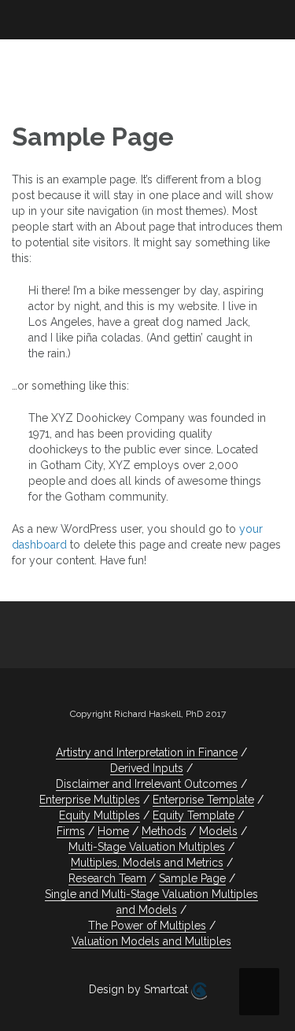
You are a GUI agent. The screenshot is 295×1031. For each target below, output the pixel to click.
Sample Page (192, 878)
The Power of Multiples (147, 925)
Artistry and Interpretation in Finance (147, 752)
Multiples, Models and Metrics (147, 862)
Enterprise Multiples (89, 799)
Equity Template (193, 815)
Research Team (107, 878)
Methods (164, 831)
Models (218, 831)
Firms (71, 831)
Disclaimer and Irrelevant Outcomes (147, 784)
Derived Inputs (146, 768)
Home (113, 831)
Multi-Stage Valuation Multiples (146, 847)
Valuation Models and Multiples (151, 941)
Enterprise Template (203, 799)
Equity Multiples (99, 815)
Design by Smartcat (140, 989)
